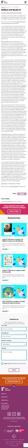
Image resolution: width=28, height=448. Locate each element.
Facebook (22, 194)
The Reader (4, 2)
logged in (10, 201)
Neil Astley (12, 183)
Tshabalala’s (23, 86)
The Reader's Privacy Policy (18, 363)
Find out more (14, 211)
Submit (14, 370)
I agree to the (15, 363)
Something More (8, 7)
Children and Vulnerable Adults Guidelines (14, 441)
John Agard (4, 183)
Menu (25, 2)
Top (14, 386)
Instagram (18, 414)
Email (25, 194)
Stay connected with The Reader (14, 378)
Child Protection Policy (9, 443)
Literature (3, 7)
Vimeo (18, 183)
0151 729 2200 (21, 323)
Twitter (18, 194)
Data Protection (14, 439)
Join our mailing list (14, 381)
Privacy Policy (6, 439)
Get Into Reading (14, 186)
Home (2, 7)
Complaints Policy (19, 443)
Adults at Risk (21, 439)
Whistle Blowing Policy (14, 445)
